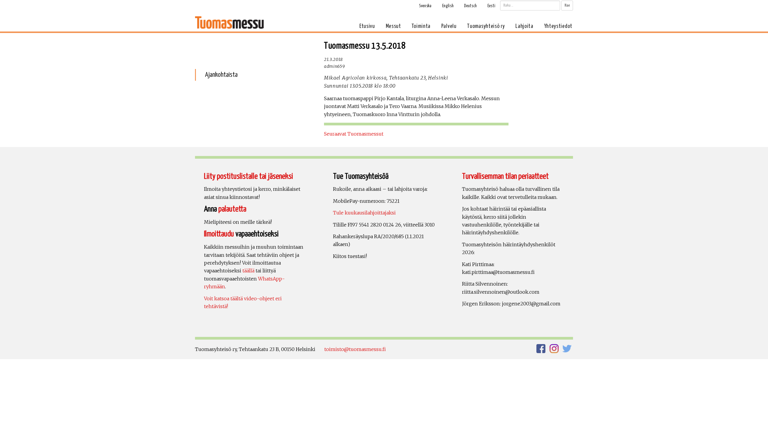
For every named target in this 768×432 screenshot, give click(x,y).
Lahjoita (524, 26)
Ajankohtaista (221, 74)
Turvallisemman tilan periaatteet (505, 176)
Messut (393, 26)
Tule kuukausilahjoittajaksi (364, 213)
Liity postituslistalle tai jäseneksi (248, 176)
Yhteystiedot (558, 26)
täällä (248, 271)
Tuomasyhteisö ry (486, 26)
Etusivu (367, 26)
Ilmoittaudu (219, 234)
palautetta (232, 209)
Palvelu (449, 26)
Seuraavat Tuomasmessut (353, 134)
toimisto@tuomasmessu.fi (355, 349)
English (448, 6)
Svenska (425, 6)
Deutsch (470, 6)
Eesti (492, 6)
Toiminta (421, 26)
